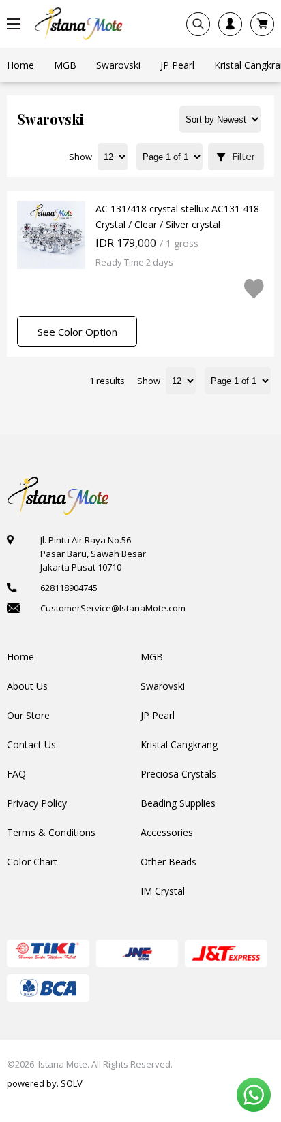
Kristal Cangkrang (179, 744)
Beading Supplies (178, 803)
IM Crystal (162, 890)
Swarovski (162, 685)
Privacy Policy (37, 803)
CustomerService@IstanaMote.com (113, 608)
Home (20, 656)
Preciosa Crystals (178, 773)
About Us (27, 685)
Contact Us (31, 744)
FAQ (16, 773)
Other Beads (168, 861)
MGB (151, 656)
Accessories (166, 832)
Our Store (28, 715)
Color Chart (32, 861)
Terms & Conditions (51, 832)
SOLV (72, 1083)
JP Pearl (157, 715)
